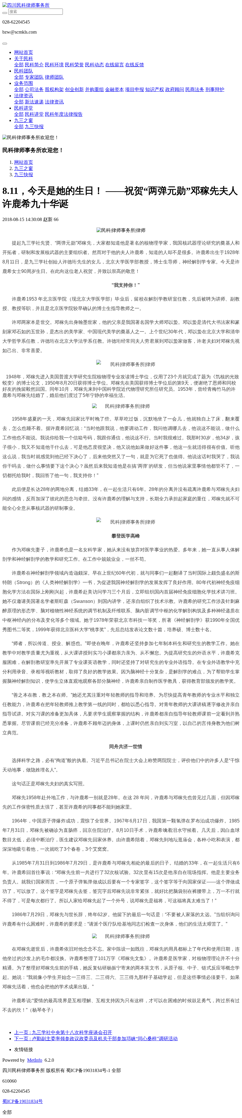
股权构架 (54, 89)
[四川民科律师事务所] (121, 5)
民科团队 (23, 70)
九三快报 (34, 126)
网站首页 (23, 52)
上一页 (63, 1032)
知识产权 (154, 89)
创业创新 (74, 89)
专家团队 (34, 77)
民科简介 (34, 64)
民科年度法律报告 (64, 114)
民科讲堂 (23, 108)
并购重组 (94, 89)
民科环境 (54, 64)
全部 (19, 64)
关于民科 (23, 58)
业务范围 (23, 83)
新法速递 (34, 101)
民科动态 (94, 64)
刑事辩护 (214, 89)
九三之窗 (23, 120)
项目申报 (134, 89)
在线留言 (114, 64)
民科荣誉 (74, 64)
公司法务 (34, 89)
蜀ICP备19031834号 (22, 1101)
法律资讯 (23, 95)
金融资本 (114, 89)
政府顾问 (174, 89)
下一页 (96, 1038)
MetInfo (34, 1060)
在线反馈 (134, 64)
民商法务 (194, 89)
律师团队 (54, 77)
